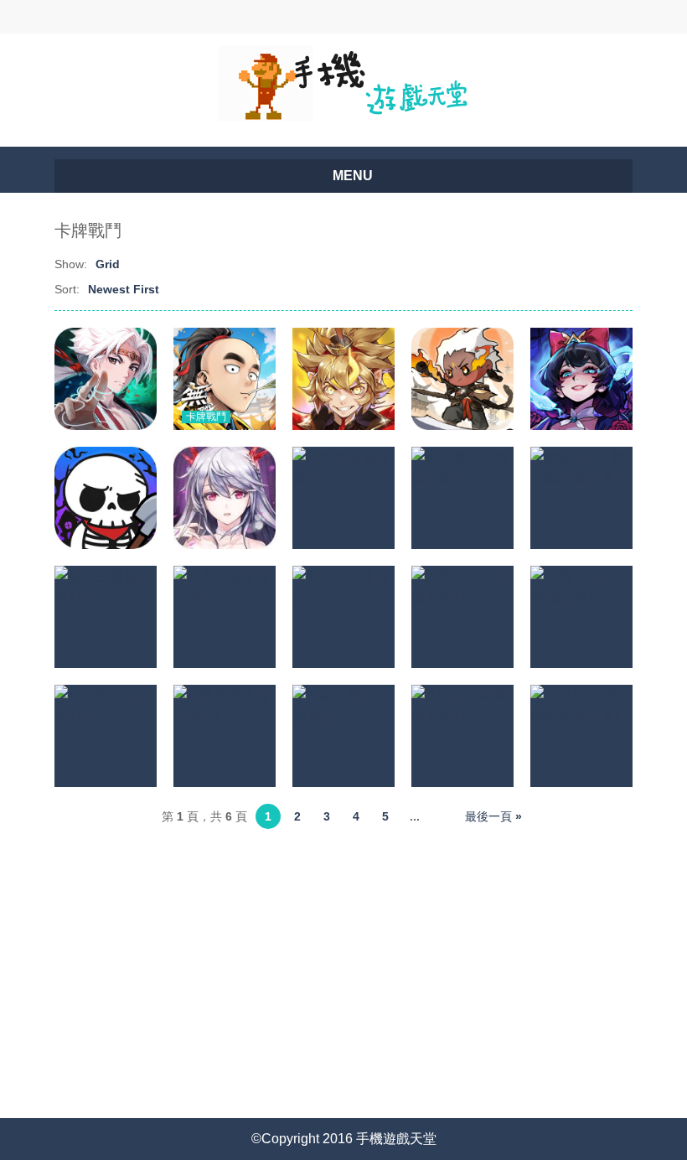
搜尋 (274, 17)
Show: (70, 264)
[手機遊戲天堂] (343, 82)
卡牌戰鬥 (206, 416)
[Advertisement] (343, 967)
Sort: (67, 289)
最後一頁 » (493, 816)
